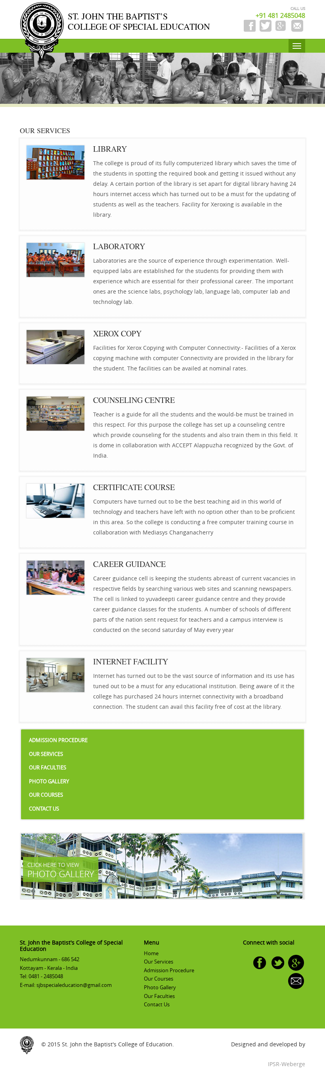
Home (151, 953)
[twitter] (278, 962)
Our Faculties (47, 767)
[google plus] (296, 962)
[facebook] (259, 962)
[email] (296, 980)
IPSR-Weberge (286, 1064)
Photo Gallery (49, 781)
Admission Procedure (58, 740)
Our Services (46, 754)
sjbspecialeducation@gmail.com (74, 984)
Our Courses (46, 794)
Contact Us (44, 808)
